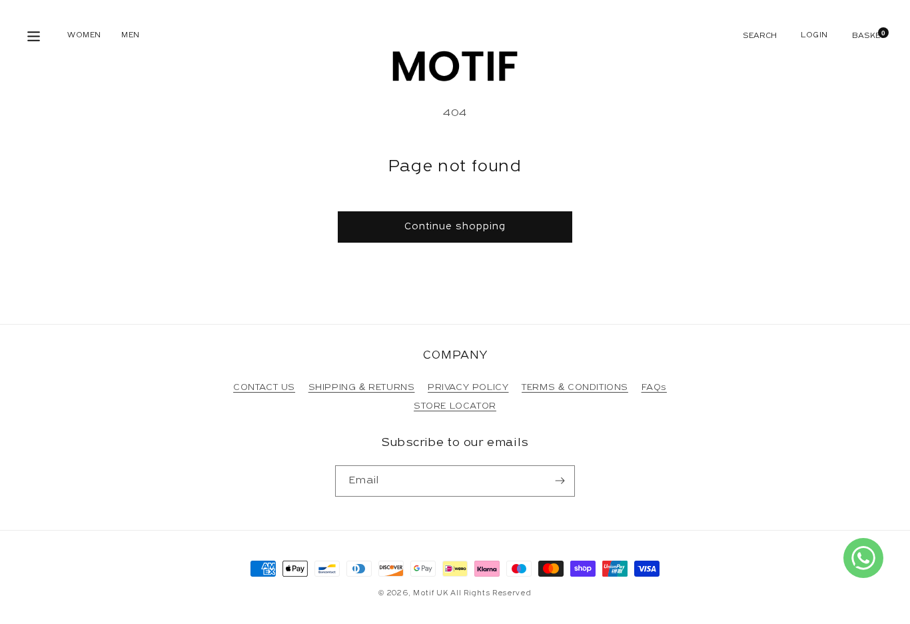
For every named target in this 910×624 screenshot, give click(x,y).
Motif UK (430, 593)
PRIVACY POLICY (468, 388)
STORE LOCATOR (455, 406)
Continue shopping (455, 227)
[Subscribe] (559, 481)
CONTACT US (264, 388)
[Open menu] (33, 36)
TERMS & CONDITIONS (575, 388)
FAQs (654, 388)
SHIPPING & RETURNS (361, 388)
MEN (130, 35)
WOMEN (84, 35)
